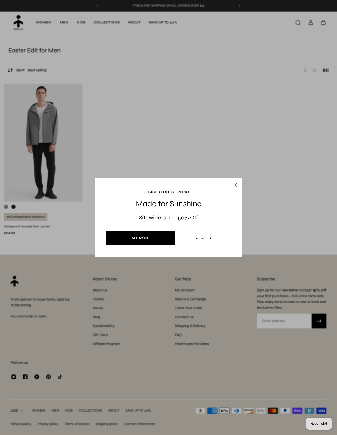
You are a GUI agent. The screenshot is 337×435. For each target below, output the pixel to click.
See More (140, 238)
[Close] (235, 185)
